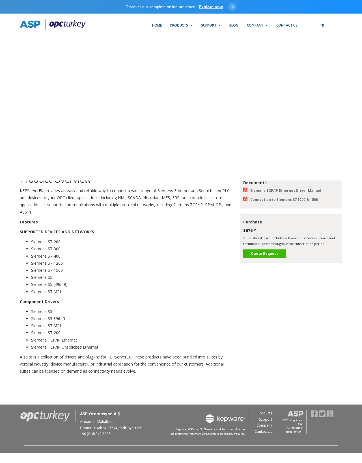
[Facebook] (314, 413)
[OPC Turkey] (53, 24)
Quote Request (264, 253)
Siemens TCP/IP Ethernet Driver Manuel (285, 190)
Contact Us (287, 25)
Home (157, 25)
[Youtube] (330, 413)
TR (322, 25)
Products (179, 25)
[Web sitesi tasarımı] (335, 434)
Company (255, 25)
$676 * (249, 230)
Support (209, 25)
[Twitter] (322, 413)
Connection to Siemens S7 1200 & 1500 (284, 199)
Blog (233, 25)
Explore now (211, 7)
